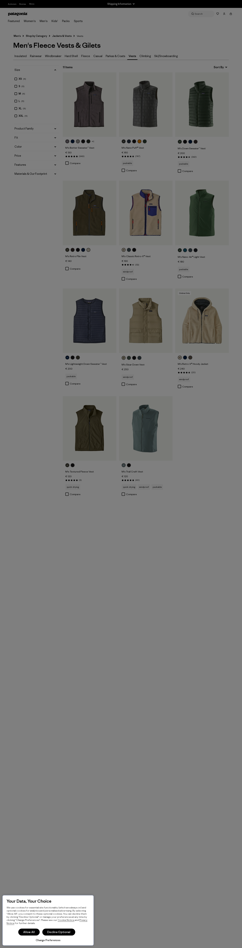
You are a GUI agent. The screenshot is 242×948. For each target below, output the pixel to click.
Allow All (29, 932)
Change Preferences (48, 940)
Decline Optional (58, 932)
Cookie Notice (66, 920)
